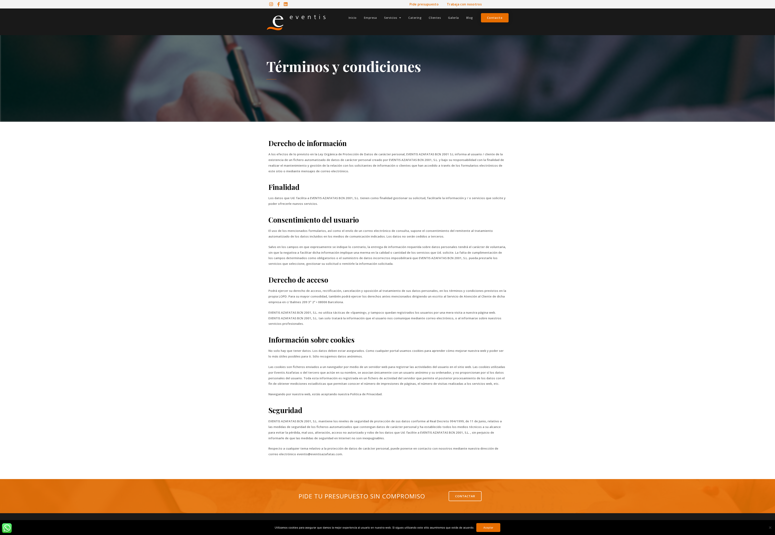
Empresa (370, 18)
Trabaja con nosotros (464, 4)
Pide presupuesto (424, 4)
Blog (469, 18)
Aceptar (488, 527)
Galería (453, 18)
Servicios (390, 18)
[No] (770, 528)
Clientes (435, 18)
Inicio (353, 18)
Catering (414, 18)
